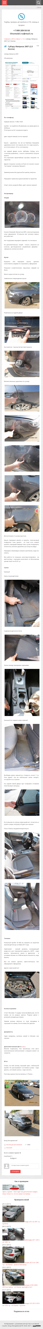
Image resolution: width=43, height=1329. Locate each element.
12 (23, 39)
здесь (24, 1047)
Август (18, 39)
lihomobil (9, 1148)
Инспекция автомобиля (14, 1145)
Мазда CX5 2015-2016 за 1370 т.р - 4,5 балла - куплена (21, 1304)
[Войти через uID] (11, 1161)
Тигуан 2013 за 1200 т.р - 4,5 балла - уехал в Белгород (20, 1263)
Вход (39, 7)
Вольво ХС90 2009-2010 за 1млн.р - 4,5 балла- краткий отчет (20, 1286)
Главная (7, 39)
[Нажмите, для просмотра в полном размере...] (22, 109)
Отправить (15, 1171)
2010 (13, 39)
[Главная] (21, 19)
